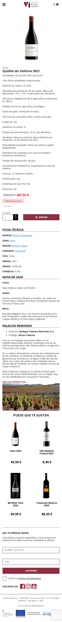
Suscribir (31, 570)
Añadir (43, 217)
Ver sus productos (14, 381)
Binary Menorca (38, 606)
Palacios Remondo (22, 235)
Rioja (12, 240)
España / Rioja (19, 245)
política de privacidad (29, 578)
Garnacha (20, 250)
